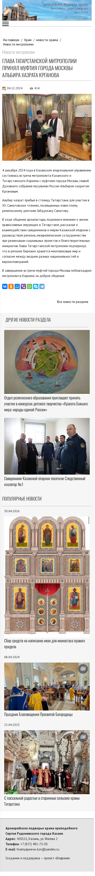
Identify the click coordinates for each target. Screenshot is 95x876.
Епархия (63, 858)
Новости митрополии (18, 44)
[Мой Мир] (17, 286)
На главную (11, 40)
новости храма (47, 40)
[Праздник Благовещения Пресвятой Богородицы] (47, 686)
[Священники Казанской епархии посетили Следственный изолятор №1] (47, 446)
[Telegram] (42, 286)
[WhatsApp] (29, 286)
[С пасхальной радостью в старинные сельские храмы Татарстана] (47, 762)
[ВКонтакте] (4, 286)
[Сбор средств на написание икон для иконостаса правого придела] (47, 577)
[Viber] (23, 286)
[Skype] (35, 286)
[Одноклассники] (11, 286)
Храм (28, 40)
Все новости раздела (72, 302)
